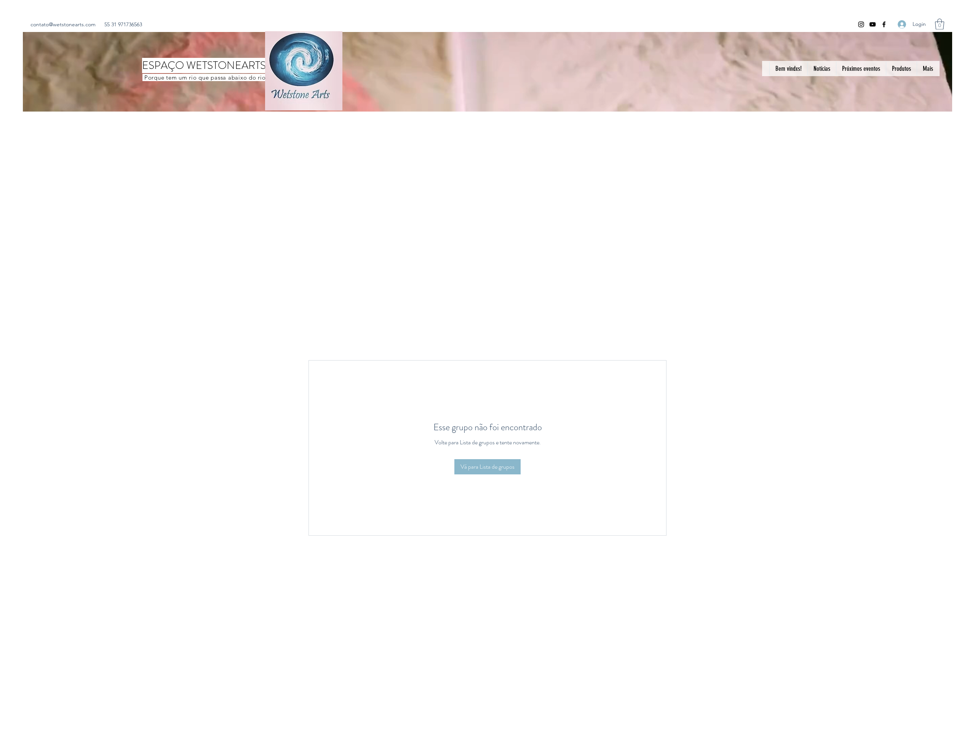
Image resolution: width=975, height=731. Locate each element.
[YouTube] (872, 24)
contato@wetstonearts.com (63, 24)
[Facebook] (884, 24)
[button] (939, 24)
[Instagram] (861, 24)
